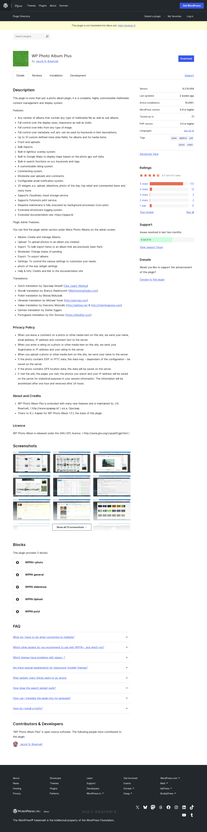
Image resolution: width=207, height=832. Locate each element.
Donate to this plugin (152, 279)
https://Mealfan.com (78, 315)
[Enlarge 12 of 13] (126, 527)
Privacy (17, 793)
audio (174, 138)
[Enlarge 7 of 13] (46, 503)
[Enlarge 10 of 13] (46, 527)
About (16, 778)
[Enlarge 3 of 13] (126, 456)
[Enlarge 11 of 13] (86, 527)
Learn (90, 778)
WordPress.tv (95, 793)
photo (182, 144)
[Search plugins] (47, 36)
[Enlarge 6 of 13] (126, 479)
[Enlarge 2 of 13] (86, 456)
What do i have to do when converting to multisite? (44, 637)
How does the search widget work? (34, 688)
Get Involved (130, 778)
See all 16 (189, 130)
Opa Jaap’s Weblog (75, 285)
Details (20, 75)
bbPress (166, 788)
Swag (128, 793)
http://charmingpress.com (106, 305)
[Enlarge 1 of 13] (46, 456)
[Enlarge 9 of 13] (126, 503)
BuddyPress (168, 793)
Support (189, 75)
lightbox (183, 138)
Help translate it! (127, 25)
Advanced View (149, 154)
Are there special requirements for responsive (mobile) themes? (50, 667)
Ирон (46, 811)
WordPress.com (170, 778)
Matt (164, 783)
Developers (93, 788)
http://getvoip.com (76, 300)
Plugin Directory (21, 16)
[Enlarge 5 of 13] (86, 479)
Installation (56, 75)
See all (190, 212)
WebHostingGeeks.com (83, 290)
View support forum (151, 247)
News (16, 783)
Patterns (54, 793)
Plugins (53, 788)
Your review (147, 212)
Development (78, 75)
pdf (191, 138)
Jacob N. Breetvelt (47, 61)
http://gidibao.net (77, 305)
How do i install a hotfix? (28, 708)
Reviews (37, 75)
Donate (129, 788)
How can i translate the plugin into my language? (42, 698)
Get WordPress (192, 5)
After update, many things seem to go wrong (39, 677)
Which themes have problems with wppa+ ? (39, 657)
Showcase (55, 778)
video (190, 144)
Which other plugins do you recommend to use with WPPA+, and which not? (58, 647)
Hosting (17, 788)
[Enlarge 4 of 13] (46, 479)
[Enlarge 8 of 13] (86, 503)
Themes (54, 783)
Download (186, 58)
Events (127, 783)
